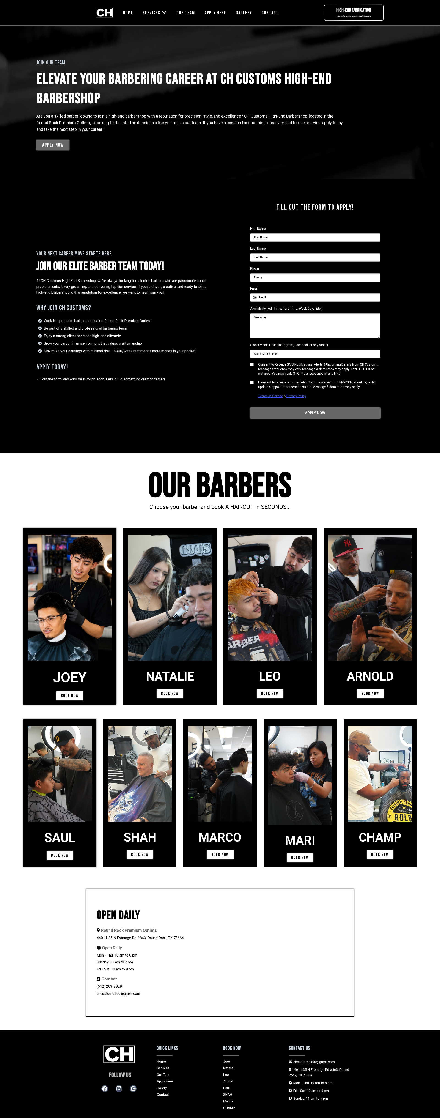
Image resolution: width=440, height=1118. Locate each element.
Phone (255, 268)
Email (254, 288)
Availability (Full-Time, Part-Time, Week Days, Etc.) (286, 308)
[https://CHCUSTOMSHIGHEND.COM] (104, 13)
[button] (164, 13)
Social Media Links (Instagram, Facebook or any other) (289, 345)
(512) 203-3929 (109, 986)
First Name (258, 228)
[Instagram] (119, 1089)
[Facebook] (105, 1089)
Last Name (258, 248)
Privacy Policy (296, 396)
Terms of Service (270, 396)
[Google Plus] (133, 1089)
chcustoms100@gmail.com (118, 993)
